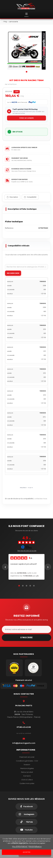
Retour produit (27, 772)
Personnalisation (35, 846)
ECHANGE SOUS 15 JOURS (21, 169)
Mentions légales (27, 768)
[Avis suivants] (48, 567)
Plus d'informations (20, 846)
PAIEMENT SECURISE (19, 158)
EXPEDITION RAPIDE (19, 179)
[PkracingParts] (26, 6)
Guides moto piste (26, 783)
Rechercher (13, 273)
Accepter (26, 852)
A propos (27, 776)
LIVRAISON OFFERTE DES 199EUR (24, 147)
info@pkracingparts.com (23, 743)
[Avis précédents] (5, 567)
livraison (26, 765)
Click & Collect (27, 780)
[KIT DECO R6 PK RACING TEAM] (26, 50)
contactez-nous (40, 499)
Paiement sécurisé (26, 757)
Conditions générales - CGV (27, 761)
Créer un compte (26, 118)
